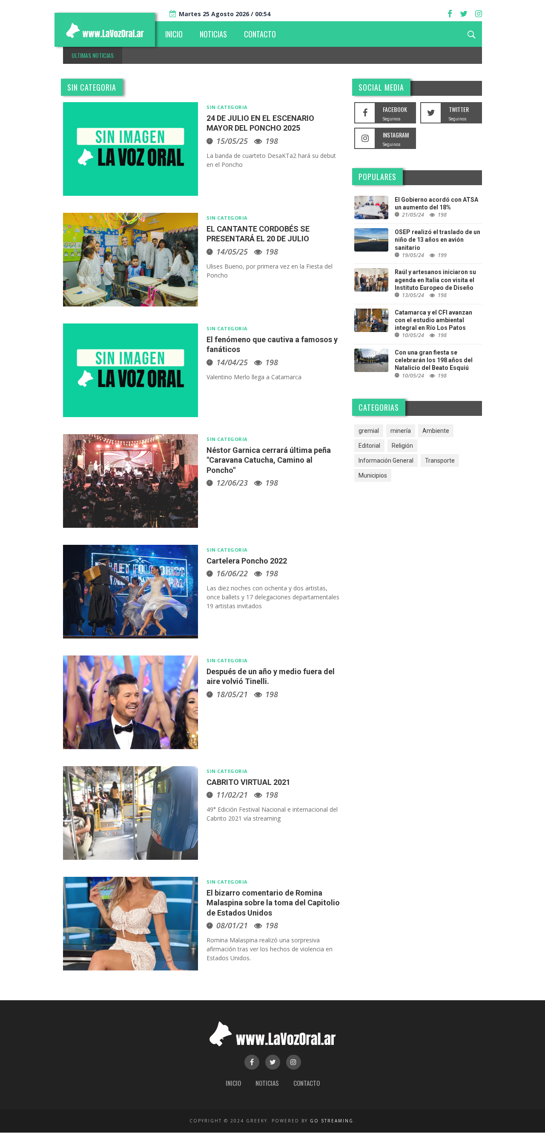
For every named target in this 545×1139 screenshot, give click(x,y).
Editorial (369, 445)
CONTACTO (260, 34)
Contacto (306, 1082)
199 (442, 255)
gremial (369, 430)
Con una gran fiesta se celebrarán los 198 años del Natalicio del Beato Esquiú (434, 360)
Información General (386, 460)
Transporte (440, 460)
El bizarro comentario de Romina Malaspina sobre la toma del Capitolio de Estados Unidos (273, 902)
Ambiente (435, 430)
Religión (402, 445)
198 (271, 141)
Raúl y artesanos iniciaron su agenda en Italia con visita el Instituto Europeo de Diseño (435, 280)
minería (400, 430)
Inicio (233, 1082)
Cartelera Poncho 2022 (247, 560)
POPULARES (377, 176)
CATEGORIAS (379, 407)
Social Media (381, 87)
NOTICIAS (213, 34)
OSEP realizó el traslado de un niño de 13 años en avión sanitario (437, 240)
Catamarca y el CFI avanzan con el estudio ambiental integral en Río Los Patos (433, 320)
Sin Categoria (91, 87)
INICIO (174, 34)
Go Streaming (331, 1121)
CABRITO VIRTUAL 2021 (248, 782)
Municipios (373, 475)
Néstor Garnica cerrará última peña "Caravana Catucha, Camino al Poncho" (269, 460)
